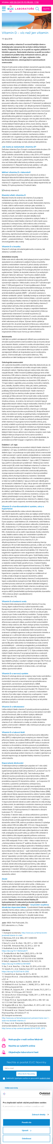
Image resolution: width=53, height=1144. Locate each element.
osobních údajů (45, 1078)
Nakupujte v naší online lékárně (26, 1039)
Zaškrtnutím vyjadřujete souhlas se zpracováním (28, 1078)
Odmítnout (26, 1138)
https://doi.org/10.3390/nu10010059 (16, 964)
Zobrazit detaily (38, 1114)
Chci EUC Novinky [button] (26, 1074)
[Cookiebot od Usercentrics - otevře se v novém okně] (39, 1094)
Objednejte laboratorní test (23, 1052)
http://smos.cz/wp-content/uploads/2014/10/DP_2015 (23, 1028)
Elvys (46, 9)
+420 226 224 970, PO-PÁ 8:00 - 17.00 (24, 2)
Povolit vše (26, 1122)
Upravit (25, 1130)
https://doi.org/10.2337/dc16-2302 (15, 972)
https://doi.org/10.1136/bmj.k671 (15, 951)
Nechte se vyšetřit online (22, 1045)
